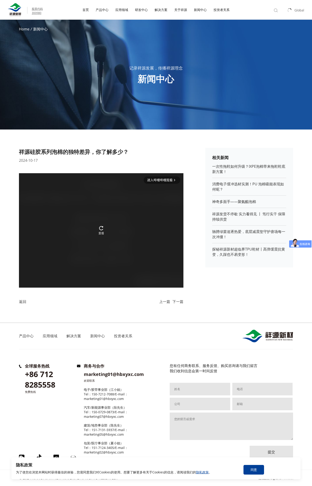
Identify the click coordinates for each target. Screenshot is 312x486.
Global (299, 10)
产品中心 (102, 10)
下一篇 (177, 301)
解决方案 (161, 10)
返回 (22, 301)
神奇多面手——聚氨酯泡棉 (234, 201)
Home (24, 29)
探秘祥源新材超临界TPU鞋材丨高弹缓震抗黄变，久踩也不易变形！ (248, 252)
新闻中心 (200, 10)
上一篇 (164, 301)
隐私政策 (202, 472)
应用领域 (121, 10)
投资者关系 (222, 10)
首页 (85, 10)
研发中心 (141, 10)
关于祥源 (180, 10)
